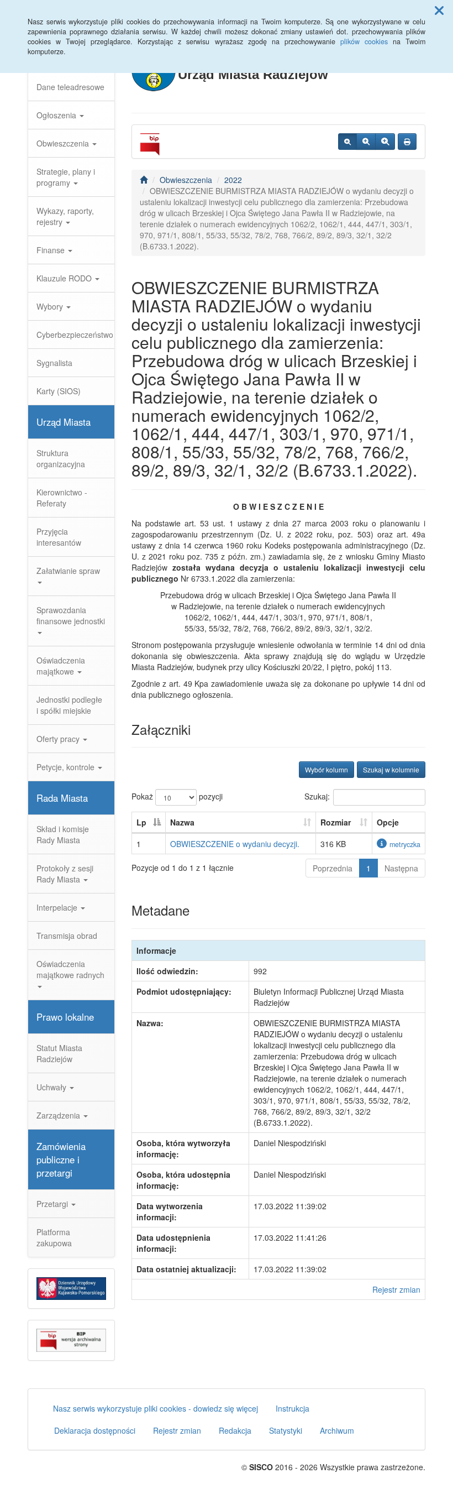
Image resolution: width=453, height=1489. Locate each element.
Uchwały (52, 1087)
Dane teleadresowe (70, 86)
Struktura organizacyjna (60, 458)
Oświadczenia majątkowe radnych (70, 969)
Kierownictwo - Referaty (61, 498)
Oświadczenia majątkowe (60, 666)
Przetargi (53, 1203)
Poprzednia (332, 868)
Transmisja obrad (66, 935)
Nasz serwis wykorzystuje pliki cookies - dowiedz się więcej (155, 1408)
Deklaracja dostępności (94, 1430)
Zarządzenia (59, 1115)
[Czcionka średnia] (366, 141)
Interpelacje (58, 907)
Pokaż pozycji (177, 796)
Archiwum (337, 1430)
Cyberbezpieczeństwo (74, 334)
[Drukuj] (407, 141)
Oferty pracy (59, 738)
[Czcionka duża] (385, 141)
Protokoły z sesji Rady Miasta (64, 874)
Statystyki (285, 1430)
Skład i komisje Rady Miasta (62, 834)
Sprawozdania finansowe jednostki (70, 615)
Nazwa (182, 822)
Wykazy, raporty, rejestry (65, 216)
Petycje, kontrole (66, 766)
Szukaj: (317, 796)
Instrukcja (292, 1408)
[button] (439, 10)
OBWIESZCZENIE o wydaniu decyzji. (234, 843)
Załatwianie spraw (68, 570)
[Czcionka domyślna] (347, 141)
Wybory (50, 306)
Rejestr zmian (396, 1289)
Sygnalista (54, 362)
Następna (401, 868)
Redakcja (235, 1430)
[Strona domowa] (144, 179)
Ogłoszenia (57, 115)
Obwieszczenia (63, 143)
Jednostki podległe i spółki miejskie (69, 705)
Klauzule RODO (65, 278)
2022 (233, 179)
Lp (141, 822)
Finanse (51, 249)
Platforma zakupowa (54, 1237)
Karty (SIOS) (58, 390)
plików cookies (364, 41)
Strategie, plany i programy (65, 177)
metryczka (404, 844)
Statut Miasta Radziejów (59, 1053)
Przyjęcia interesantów (58, 537)
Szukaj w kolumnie (391, 769)
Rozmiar (335, 822)
